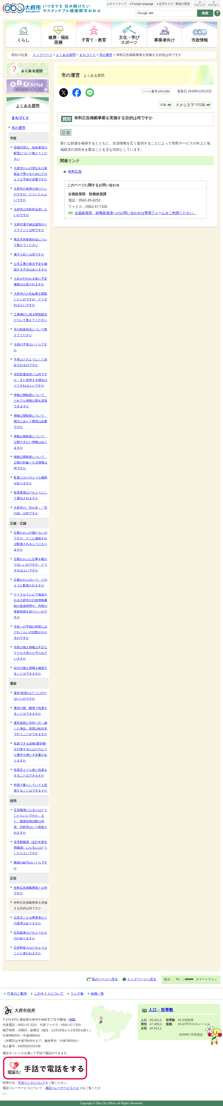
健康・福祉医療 (58, 40)
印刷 (163, 105)
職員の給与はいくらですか (30, 865)
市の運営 (105, 55)
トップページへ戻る (141, 979)
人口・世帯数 (161, 1010)
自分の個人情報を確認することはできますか (30, 670)
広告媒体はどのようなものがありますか (30, 935)
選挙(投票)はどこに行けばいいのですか (30, 695)
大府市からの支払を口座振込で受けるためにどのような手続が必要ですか (30, 173)
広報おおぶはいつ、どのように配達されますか (30, 582)
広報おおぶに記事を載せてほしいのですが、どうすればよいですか (30, 564)
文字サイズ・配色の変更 (174, 3)
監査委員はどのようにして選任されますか (30, 495)
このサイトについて (48, 993)
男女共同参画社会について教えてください (30, 242)
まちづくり (87, 55)
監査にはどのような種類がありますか (30, 480)
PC (178, 979)
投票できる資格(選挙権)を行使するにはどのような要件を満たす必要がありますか (30, 752)
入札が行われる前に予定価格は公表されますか (30, 281)
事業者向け (164, 39)
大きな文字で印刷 (190, 105)
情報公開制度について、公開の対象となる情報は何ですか (30, 462)
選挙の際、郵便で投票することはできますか (30, 710)
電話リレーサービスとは (62, 1088)
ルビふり (200, 4)
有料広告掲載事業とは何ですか (30, 890)
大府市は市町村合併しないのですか (30, 212)
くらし (23, 39)
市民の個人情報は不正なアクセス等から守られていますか (30, 652)
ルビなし (213, 4)
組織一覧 (97, 993)
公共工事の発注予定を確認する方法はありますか (30, 266)
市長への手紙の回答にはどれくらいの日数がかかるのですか (30, 632)
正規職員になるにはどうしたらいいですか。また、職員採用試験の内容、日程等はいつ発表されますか (30, 821)
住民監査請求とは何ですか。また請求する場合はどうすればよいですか (30, 380)
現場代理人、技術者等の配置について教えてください (30, 153)
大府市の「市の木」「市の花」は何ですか (30, 510)
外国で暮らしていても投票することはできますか (30, 787)
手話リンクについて (31, 1082)
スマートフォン (206, 979)
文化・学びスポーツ (129, 40)
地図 (72, 1019)
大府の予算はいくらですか (30, 347)
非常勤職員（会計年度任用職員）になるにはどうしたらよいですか (30, 847)
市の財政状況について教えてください (30, 332)
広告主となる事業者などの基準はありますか (30, 920)
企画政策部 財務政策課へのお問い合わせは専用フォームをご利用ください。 (136, 213)
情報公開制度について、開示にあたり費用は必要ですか (30, 421)
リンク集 (77, 993)
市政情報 (199, 39)
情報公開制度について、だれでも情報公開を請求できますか (30, 400)
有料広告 (75, 171)
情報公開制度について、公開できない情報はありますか (30, 442)
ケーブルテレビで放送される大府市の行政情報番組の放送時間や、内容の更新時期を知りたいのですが (30, 606)
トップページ (42, 55)
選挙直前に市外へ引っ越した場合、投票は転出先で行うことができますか (30, 728)
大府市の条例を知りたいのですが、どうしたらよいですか (30, 194)
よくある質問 (66, 55)
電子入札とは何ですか (29, 254)
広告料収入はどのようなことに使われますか (30, 950)
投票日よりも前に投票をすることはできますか (30, 772)
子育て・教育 (93, 39)
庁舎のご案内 (17, 993)
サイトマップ (117, 3)
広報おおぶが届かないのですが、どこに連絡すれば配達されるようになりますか (30, 541)
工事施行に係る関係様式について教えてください (30, 317)
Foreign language (142, 3)
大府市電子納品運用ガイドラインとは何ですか (30, 227)
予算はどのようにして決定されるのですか (30, 362)
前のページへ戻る (105, 979)
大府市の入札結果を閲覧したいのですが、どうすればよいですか (30, 299)
